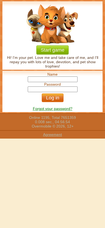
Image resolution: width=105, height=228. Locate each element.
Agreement (52, 134)
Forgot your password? (52, 108)
